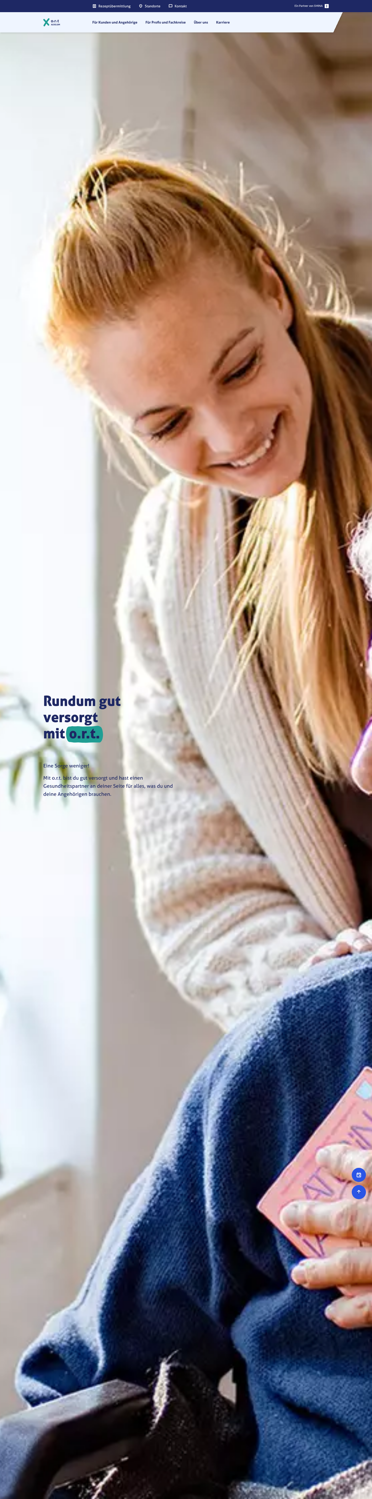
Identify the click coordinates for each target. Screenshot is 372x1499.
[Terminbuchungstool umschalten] (359, 1175)
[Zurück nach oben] (359, 1192)
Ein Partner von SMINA (309, 6)
